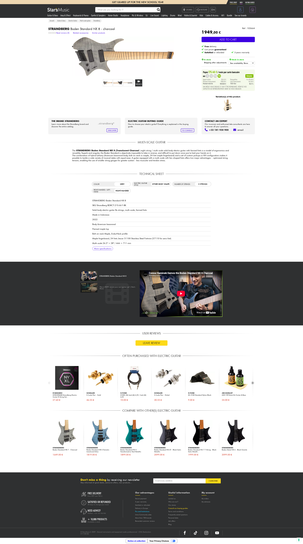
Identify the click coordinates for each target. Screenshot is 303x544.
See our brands (240, 15)
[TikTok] (195, 533)
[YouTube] (217, 533)
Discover (112, 130)
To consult (187, 130)
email (240, 129)
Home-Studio (113, 15)
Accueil (52, 21)
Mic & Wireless (138, 15)
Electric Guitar (73, 21)
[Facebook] (184, 533)
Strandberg (97, 21)
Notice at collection (136, 541)
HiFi (223, 15)
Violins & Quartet (191, 15)
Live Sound (154, 15)
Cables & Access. (212, 15)
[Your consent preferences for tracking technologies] (299, 540)
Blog (170, 524)
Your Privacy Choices (159, 541)
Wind (180, 15)
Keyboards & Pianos (81, 15)
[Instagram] (206, 533)
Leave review (151, 343)
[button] (107, 82)
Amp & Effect (65, 15)
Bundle (230, 15)
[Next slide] (252, 382)
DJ (147, 15)
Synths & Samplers (98, 15)
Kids (201, 15)
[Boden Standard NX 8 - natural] (228, 105)
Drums (173, 15)
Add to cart (228, 39)
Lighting (164, 15)
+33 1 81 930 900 (100, 513)
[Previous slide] (49, 382)
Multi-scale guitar (85, 21)
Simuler (249, 75)
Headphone (125, 15)
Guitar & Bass (52, 15)
